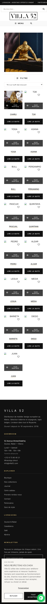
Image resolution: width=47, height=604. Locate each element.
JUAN (13, 376)
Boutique (7, 478)
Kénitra (7, 535)
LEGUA (13, 301)
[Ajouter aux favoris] (18, 94)
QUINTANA (34, 226)
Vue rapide (15, 105)
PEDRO (13, 264)
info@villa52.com (11, 463)
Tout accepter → (33, 596)
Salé (6, 530)
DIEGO (34, 339)
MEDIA (34, 301)
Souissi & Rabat (10, 522)
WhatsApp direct (11, 460)
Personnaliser (23, 588)
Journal (7, 486)
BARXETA (13, 339)
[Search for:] (31, 23)
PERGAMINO (33, 189)
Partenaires (8, 503)
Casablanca (8, 526)
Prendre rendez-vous (13, 495)
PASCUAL (13, 226)
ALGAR (34, 264)
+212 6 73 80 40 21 (12, 457)
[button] (41, 598)
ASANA (34, 152)
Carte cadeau (9, 490)
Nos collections (10, 482)
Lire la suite (13, 122)
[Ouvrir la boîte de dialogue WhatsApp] (41, 598)
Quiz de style (9, 507)
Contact (7, 499)
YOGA (13, 152)
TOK (34, 114)
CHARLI (13, 114)
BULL (13, 189)
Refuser (13, 596)
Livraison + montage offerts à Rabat (18, 2)
